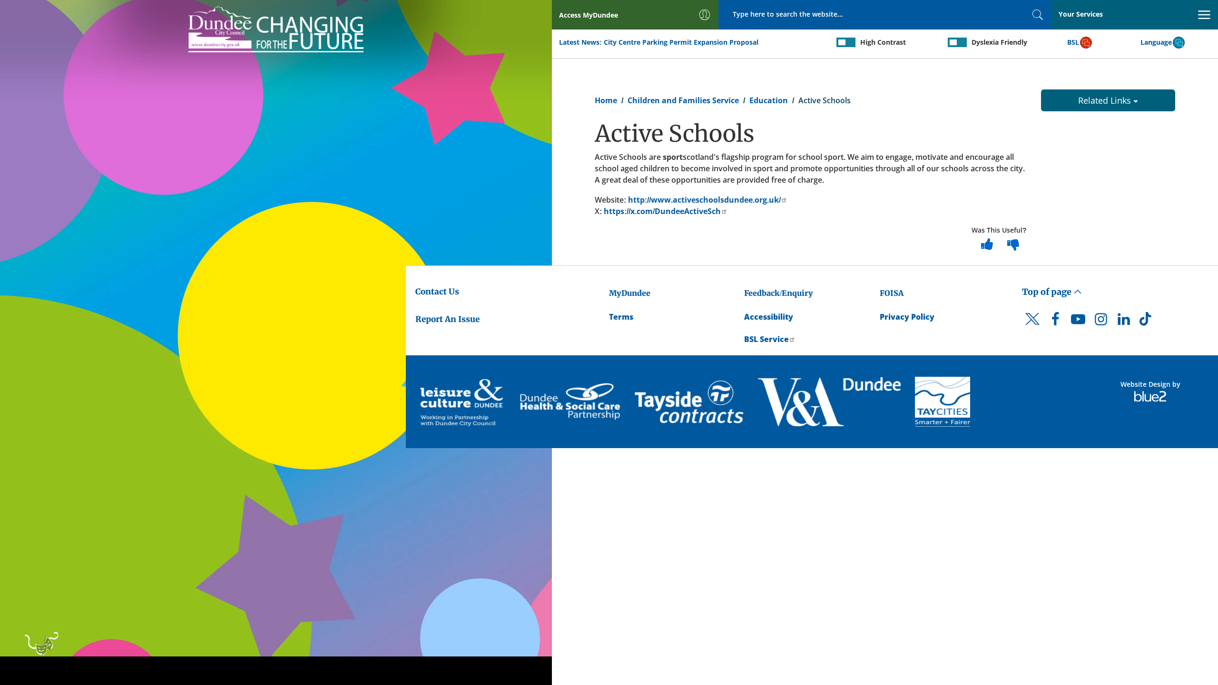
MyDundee (629, 293)
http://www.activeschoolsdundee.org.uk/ (704, 200)
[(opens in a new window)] (463, 402)
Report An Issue (447, 319)
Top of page (1047, 291)
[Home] (276, 27)
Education (768, 100)
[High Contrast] (845, 42)
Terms (621, 317)
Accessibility (768, 317)
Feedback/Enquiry (778, 293)
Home (606, 100)
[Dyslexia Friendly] (957, 42)
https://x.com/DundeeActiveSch (662, 211)
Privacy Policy (907, 317)
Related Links (1105, 100)
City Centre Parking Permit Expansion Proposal (681, 42)
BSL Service (766, 339)
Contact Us (437, 291)
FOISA (892, 293)
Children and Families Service (683, 100)
